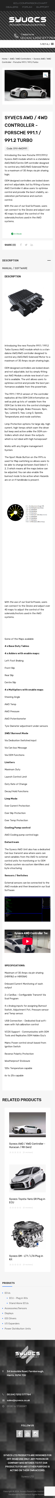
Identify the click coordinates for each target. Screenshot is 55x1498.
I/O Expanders (12, 1323)
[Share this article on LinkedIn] (31, 245)
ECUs (7, 1293)
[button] (45, 75)
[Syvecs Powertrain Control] (27, 25)
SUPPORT (42, 7)
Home (4, 59)
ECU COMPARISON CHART (30, 3)
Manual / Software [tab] (14, 268)
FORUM (27, 7)
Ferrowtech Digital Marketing (33, 1494)
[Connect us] (19, 1434)
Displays (9, 1313)
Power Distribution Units (18, 1328)
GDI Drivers (10, 1318)
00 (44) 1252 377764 (27, 37)
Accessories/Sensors (16, 1308)
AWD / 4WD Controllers (20, 59)
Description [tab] (10, 260)
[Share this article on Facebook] (20, 245)
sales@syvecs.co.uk (18, 1400)
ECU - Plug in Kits (18, 1298)
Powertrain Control (35, 1491)
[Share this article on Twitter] (26, 245)
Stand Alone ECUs (19, 1303)
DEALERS (12, 7)
